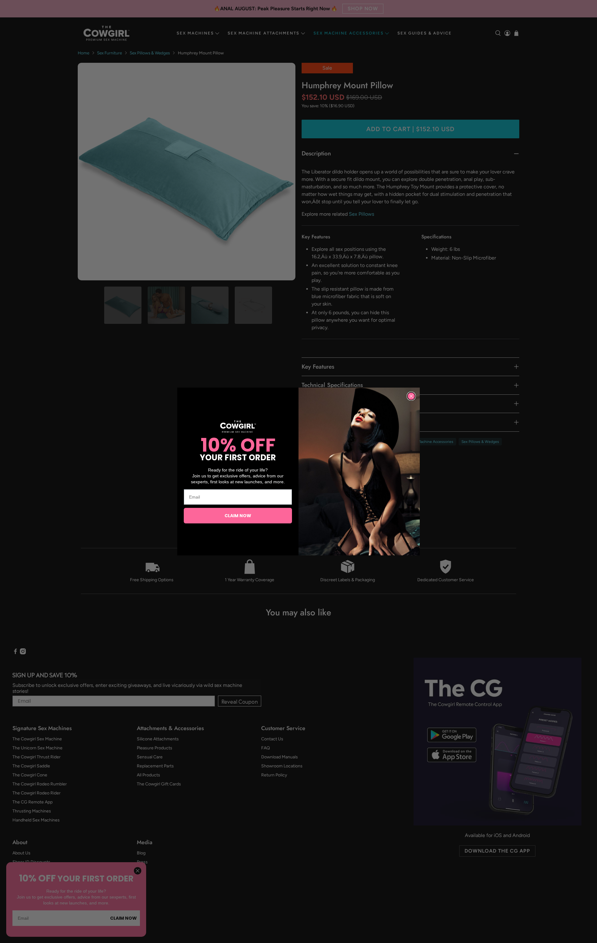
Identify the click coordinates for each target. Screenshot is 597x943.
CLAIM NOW (237, 516)
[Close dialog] (411, 396)
